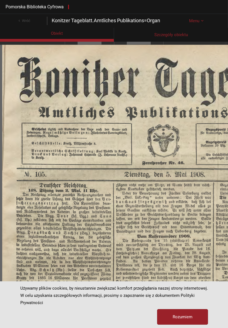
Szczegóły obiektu (171, 34)
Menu (194, 20)
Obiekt (57, 33)
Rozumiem (182, 316)
